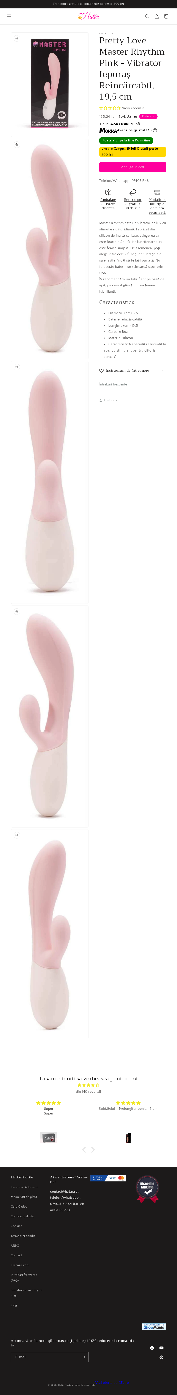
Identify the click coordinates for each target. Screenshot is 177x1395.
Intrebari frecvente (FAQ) (24, 1277)
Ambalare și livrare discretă (108, 204)
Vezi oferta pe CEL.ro (112, 1383)
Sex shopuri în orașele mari (26, 1293)
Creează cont (20, 1265)
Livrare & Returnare (24, 1187)
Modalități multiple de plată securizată (157, 206)
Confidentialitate (22, 1216)
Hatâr (61, 1385)
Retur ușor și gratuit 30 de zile (133, 204)
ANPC (15, 1246)
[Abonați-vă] (83, 1357)
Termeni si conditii (23, 1236)
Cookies (16, 1226)
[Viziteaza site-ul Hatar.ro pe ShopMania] (154, 1327)
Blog (14, 1305)
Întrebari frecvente (113, 384)
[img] (88, 1085)
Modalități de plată (24, 1197)
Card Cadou (19, 1206)
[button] (9, 16)
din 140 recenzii (88, 1092)
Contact (16, 1255)
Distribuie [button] (111, 400)
